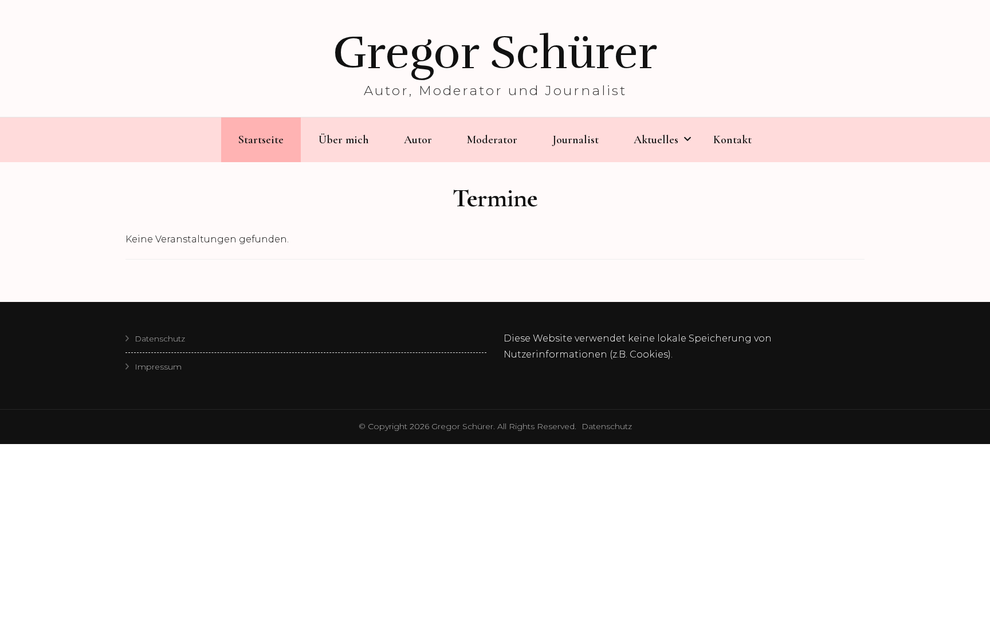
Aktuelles (656, 140)
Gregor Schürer (495, 52)
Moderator (492, 140)
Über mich (344, 140)
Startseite (261, 140)
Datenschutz (160, 338)
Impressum (158, 367)
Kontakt (732, 140)
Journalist (575, 140)
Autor (418, 140)
